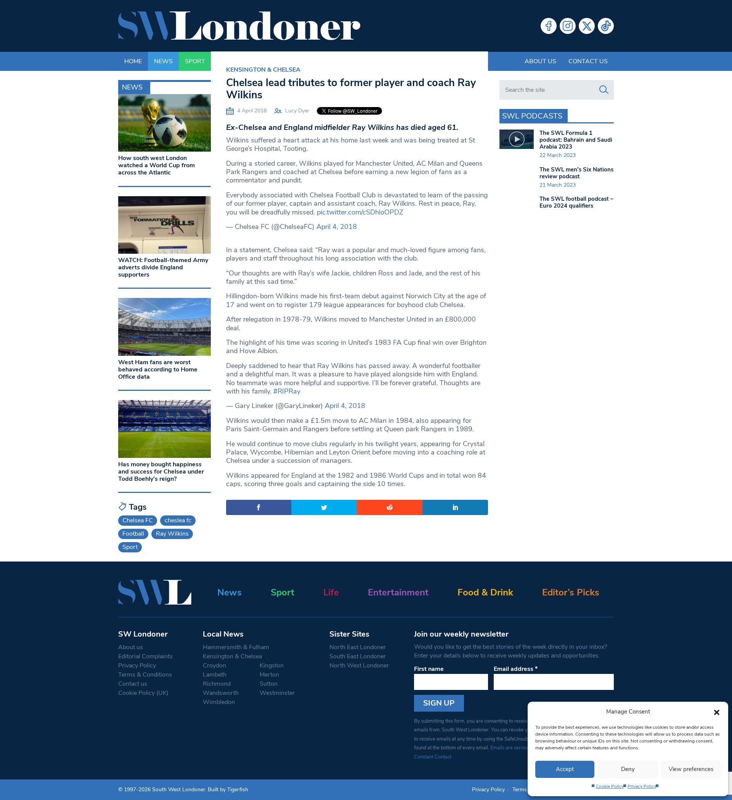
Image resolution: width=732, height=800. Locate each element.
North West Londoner (359, 665)
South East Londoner (357, 656)
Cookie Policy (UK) (143, 693)
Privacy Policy (642, 786)
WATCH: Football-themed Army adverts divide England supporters (163, 267)
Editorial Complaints (145, 656)
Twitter (587, 26)
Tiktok (606, 26)
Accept (565, 769)
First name (429, 669)
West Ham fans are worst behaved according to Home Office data (157, 369)
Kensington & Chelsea (263, 70)
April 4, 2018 (336, 226)
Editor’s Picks (570, 592)
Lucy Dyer (297, 110)
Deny (628, 769)
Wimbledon (219, 702)
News (229, 592)
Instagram (568, 26)
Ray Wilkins (172, 534)
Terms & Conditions (145, 674)
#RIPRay (286, 391)
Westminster (277, 693)
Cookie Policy (610, 786)
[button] (717, 711)
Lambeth (214, 674)
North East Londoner (357, 647)
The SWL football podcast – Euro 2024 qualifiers (576, 202)
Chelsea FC (137, 520)
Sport (130, 547)
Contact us (588, 61)
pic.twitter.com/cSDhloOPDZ (360, 212)
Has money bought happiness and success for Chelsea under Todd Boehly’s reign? (161, 471)
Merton (269, 674)
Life (331, 592)
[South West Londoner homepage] (239, 25)
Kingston (272, 665)
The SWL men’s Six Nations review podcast (576, 173)
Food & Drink (485, 592)
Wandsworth (221, 693)
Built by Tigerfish (228, 789)
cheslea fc (178, 520)
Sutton (269, 684)
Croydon (214, 665)
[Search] (604, 90)
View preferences (691, 769)
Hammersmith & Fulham (236, 647)
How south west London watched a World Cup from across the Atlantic (156, 165)
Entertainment (398, 592)
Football (133, 534)
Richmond (217, 684)
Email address (516, 669)
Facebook (549, 26)
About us (540, 61)
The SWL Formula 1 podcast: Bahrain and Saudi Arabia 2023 (575, 139)
